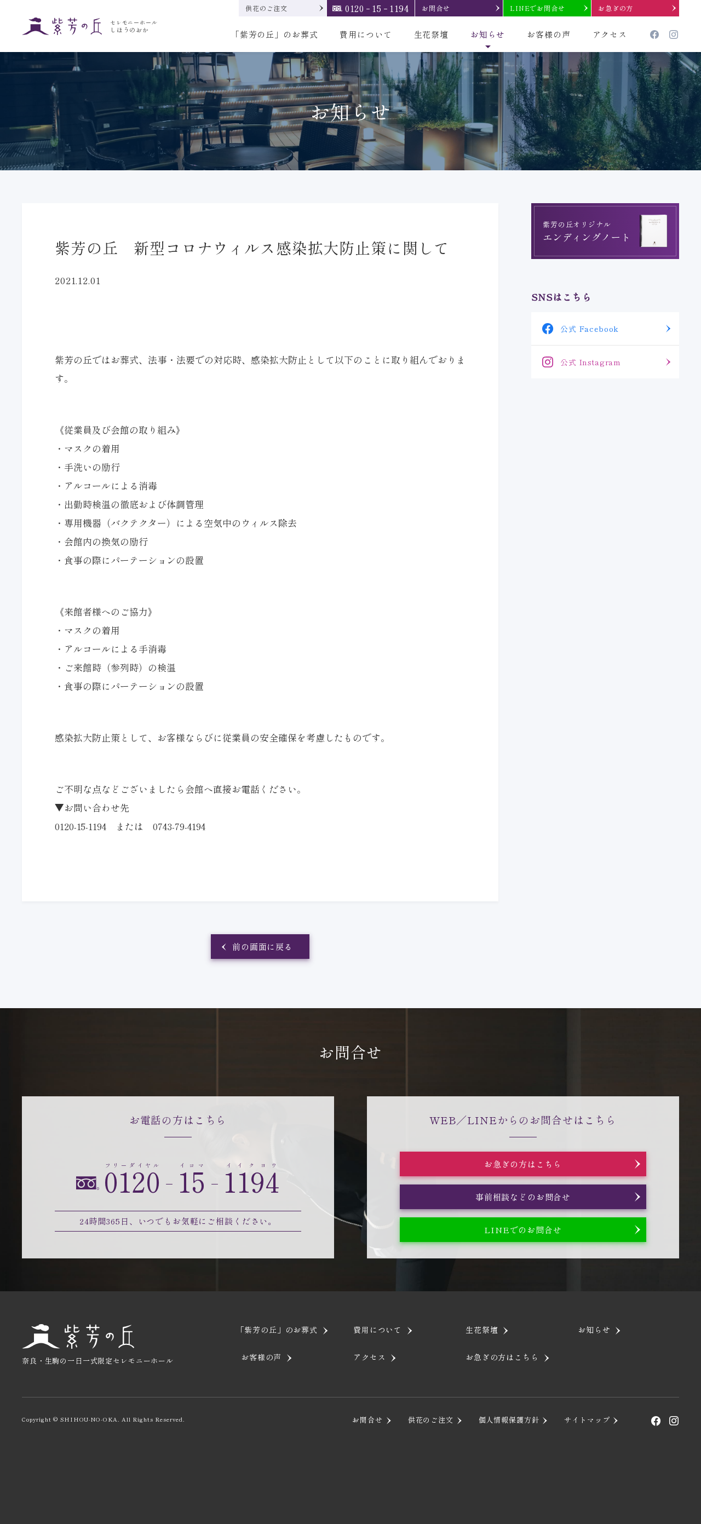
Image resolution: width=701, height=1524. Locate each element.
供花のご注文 (266, 8)
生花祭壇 (431, 34)
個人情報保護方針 (509, 1419)
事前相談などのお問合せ (523, 1197)
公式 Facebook (589, 328)
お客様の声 (548, 34)
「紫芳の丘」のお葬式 (274, 34)
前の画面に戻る (262, 946)
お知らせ (487, 34)
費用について (366, 34)
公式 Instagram (590, 361)
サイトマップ (587, 1419)
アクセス (610, 34)
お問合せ (436, 8)
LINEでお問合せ (537, 8)
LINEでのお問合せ (523, 1229)
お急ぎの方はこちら (523, 1164)
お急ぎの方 (615, 8)
